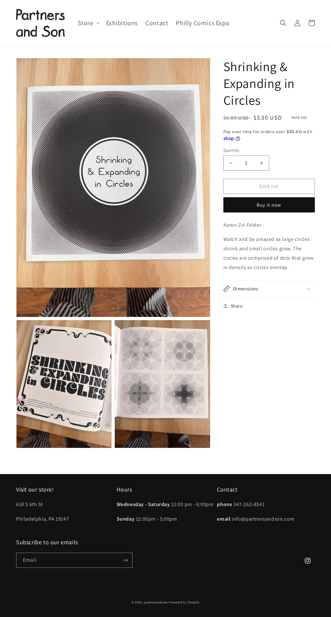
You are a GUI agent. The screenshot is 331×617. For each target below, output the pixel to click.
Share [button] (237, 306)
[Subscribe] (125, 560)
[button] (88, 23)
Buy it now (269, 205)
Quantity (231, 150)
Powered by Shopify (184, 602)
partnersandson (156, 602)
